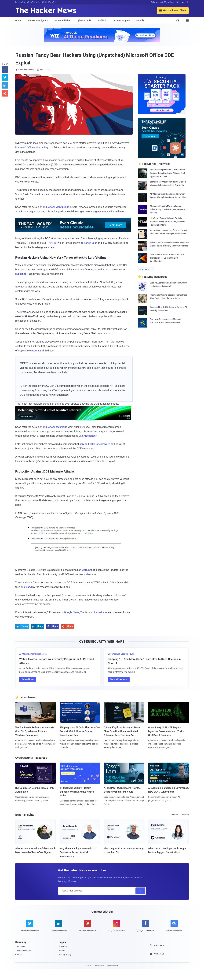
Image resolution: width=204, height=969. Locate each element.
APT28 (52, 242)
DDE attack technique (55, 427)
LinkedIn (99, 612)
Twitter (84, 612)
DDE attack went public (56, 207)
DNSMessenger (88, 435)
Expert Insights (122, 20)
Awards (140, 20)
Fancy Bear (90, 242)
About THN (20, 946)
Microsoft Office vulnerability (31, 147)
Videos (174, 814)
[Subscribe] (140, 890)
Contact (18, 954)
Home (18, 20)
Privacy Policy (65, 954)
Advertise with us (23, 950)
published (20, 273)
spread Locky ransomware (95, 444)
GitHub (86, 569)
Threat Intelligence (38, 20)
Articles (185, 814)
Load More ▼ (145, 269)
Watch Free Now (118, 679)
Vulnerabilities (62, 20)
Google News (71, 612)
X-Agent (34, 350)
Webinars (103, 20)
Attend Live (28, 679)
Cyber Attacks (84, 20)
